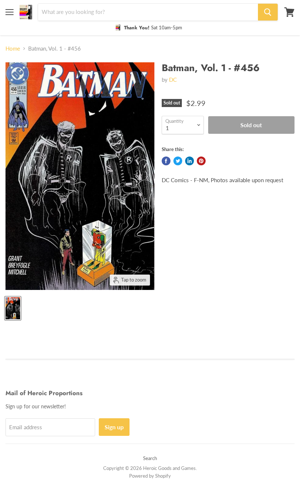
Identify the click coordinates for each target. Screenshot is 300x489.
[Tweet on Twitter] (177, 161)
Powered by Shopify (150, 476)
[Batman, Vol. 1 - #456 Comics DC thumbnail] (13, 308)
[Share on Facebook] (166, 161)
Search (150, 458)
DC (173, 79)
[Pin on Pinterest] (201, 161)
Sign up (114, 426)
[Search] (268, 12)
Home (12, 48)
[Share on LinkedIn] (189, 161)
